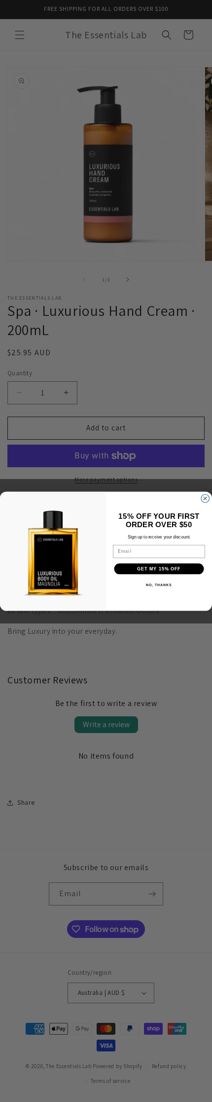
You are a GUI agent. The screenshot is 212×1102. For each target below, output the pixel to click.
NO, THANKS (159, 585)
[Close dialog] (205, 498)
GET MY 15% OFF (159, 568)
